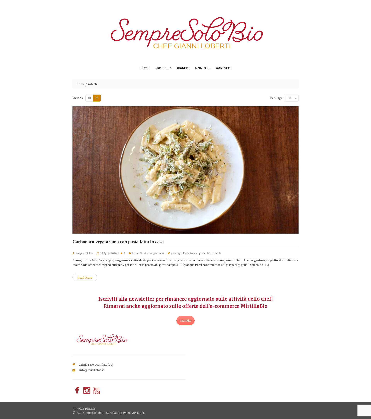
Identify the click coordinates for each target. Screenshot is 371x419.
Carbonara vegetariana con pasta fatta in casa (118, 241)
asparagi (176, 253)
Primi (135, 253)
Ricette (183, 68)
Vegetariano (157, 253)
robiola (217, 253)
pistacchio (205, 253)
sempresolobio (84, 253)
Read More (84, 277)
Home (144, 68)
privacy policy (83, 408)
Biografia (163, 68)
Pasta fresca (190, 253)
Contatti (223, 68)
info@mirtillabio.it (91, 370)
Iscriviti (185, 320)
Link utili (202, 68)
